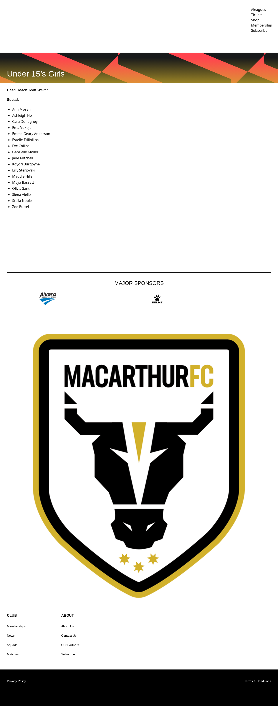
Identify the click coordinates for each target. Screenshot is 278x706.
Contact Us (68, 635)
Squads (12, 645)
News (11, 635)
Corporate (168, 42)
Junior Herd (240, 42)
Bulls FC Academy (204, 42)
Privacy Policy (16, 681)
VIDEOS (76, 42)
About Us (67, 626)
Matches (13, 654)
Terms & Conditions (257, 681)
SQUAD (118, 42)
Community (139, 42)
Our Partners (70, 645)
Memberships (16, 626)
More (266, 42)
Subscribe (68, 654)
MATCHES (95, 42)
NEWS (59, 42)
